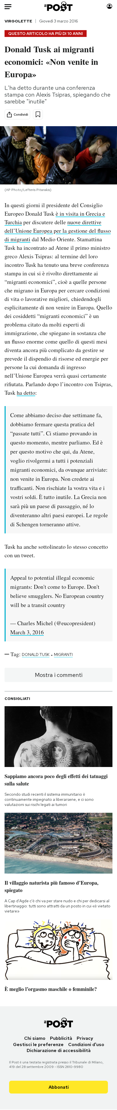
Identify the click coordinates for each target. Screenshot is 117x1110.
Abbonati (59, 1087)
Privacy (85, 1038)
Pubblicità (61, 1038)
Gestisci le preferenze (38, 1044)
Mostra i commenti (58, 675)
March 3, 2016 (27, 632)
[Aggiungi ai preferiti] (38, 114)
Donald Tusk (35, 654)
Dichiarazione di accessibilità (59, 1050)
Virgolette (18, 21)
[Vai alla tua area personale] (109, 6)
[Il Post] (59, 6)
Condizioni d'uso (86, 1044)
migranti (63, 654)
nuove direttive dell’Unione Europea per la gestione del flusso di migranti (58, 230)
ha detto (26, 392)
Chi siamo (34, 1038)
